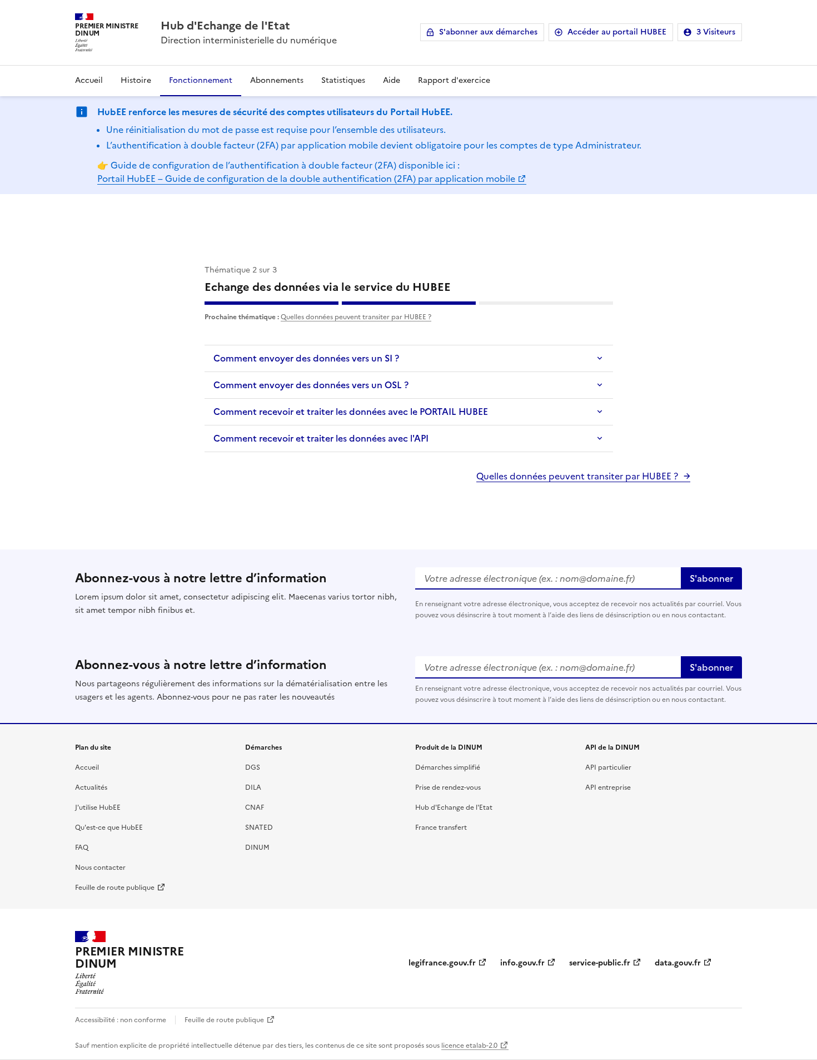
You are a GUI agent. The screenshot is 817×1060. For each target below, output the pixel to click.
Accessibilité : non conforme (120, 1020)
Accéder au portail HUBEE (616, 32)
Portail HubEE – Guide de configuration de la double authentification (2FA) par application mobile (306, 178)
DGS (252, 767)
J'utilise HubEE (98, 808)
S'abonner (711, 578)
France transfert (441, 828)
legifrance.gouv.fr (442, 963)
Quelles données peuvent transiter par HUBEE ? (356, 317)
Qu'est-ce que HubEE (109, 828)
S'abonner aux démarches (488, 32)
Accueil (89, 80)
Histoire (136, 80)
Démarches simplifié (447, 767)
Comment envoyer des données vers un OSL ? (311, 385)
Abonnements (276, 80)
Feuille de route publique (115, 888)
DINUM (257, 848)
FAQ (81, 848)
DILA (253, 787)
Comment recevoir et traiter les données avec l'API (321, 438)
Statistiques (343, 80)
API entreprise (608, 787)
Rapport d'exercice (454, 80)
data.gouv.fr (678, 963)
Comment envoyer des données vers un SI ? (306, 358)
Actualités (91, 787)
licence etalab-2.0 (469, 1046)
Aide (391, 80)
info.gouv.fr (522, 963)
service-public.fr (599, 963)
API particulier (608, 767)
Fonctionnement (200, 80)
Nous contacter (100, 868)
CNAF (254, 808)
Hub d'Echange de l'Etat (453, 808)
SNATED (259, 828)
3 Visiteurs (715, 32)
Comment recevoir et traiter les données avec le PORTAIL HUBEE (350, 411)
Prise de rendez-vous (448, 787)
